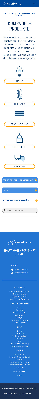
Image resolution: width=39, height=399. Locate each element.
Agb (15, 394)
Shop (19, 331)
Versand (19, 338)
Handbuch (20, 354)
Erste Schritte (19, 294)
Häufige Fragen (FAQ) (19, 357)
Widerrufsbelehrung (19, 344)
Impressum (7, 394)
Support (19, 359)
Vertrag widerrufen (19, 346)
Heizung (19, 310)
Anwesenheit (19, 323)
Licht (19, 307)
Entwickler (19, 367)
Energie (19, 317)
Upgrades (19, 333)
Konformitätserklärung (19, 365)
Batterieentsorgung (19, 362)
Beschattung (19, 312)
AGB (19, 341)
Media (19, 375)
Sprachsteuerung (19, 320)
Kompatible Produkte (19, 291)
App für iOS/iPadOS (19, 299)
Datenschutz (25, 394)
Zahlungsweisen (19, 336)
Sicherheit (19, 315)
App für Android (19, 296)
